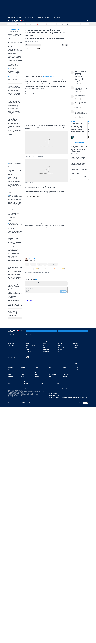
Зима (44, 337)
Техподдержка (11, 345)
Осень (59, 339)
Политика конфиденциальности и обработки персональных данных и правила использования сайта (68, 397)
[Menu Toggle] (8, 20)
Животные (28, 349)
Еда (27, 347)
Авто (27, 337)
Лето (44, 343)
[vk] (27, 357)
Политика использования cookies (55, 393)
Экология (75, 343)
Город (27, 343)
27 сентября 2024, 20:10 (29, 41)
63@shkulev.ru (21, 397)
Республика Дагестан (53, 264)
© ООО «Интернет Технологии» (28, 402)
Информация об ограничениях (54, 391)
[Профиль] (87, 20)
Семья (59, 351)
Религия (60, 349)
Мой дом (45, 345)
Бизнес (28, 339)
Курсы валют (41, 17)
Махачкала (33, 264)
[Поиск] (81, 20)
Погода (25, 17)
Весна (27, 341)
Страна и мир (76, 341)
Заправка (40, 264)
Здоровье (28, 351)
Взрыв (27, 264)
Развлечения (61, 347)
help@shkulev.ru (16, 399)
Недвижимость (11, 17)
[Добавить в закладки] (63, 45)
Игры (54, 17)
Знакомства (19, 17)
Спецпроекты (76, 347)
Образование (46, 351)
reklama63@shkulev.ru (71, 388)
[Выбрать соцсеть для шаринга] (66, 45)
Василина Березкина (34, 259)
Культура (45, 341)
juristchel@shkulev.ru (37, 398)
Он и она (60, 337)
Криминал (45, 339)
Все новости (15, 29)
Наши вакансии (11, 343)
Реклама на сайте (12, 337)
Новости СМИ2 (29, 300)
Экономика (75, 345)
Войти (29, 291)
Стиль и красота (77, 339)
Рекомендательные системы (54, 395)
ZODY (51, 17)
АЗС (45, 264)
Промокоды (59, 17)
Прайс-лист (10, 339)
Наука (44, 347)
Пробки (47, 17)
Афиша (29, 17)
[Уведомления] (84, 20)
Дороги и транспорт (31, 345)
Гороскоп (34, 17)
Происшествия (61, 343)
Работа (60, 345)
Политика (60, 341)
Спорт (74, 337)
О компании (10, 341)
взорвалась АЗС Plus (48, 76)
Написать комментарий (34, 45)
